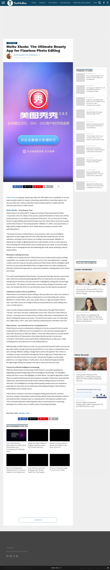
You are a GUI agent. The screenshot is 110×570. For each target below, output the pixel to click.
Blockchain (65, 3)
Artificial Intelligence (82, 3)
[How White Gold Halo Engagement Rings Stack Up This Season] (38, 460)
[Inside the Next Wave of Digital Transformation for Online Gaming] (38, 435)
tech (27, 413)
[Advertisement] (55, 22)
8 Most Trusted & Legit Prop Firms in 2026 (58, 469)
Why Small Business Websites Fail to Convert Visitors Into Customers (16, 470)
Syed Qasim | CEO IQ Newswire (27, 55)
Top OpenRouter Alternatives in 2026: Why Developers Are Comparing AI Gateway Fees (16, 447)
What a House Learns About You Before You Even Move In (58, 445)
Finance (97, 3)
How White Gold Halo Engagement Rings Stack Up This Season (36, 470)
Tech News (52, 3)
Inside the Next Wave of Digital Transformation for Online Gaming (37, 445)
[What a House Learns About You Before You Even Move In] (60, 435)
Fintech (42, 3)
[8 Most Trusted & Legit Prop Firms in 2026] (60, 460)
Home (34, 3)
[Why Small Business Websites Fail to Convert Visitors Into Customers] (16, 460)
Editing (22, 413)
